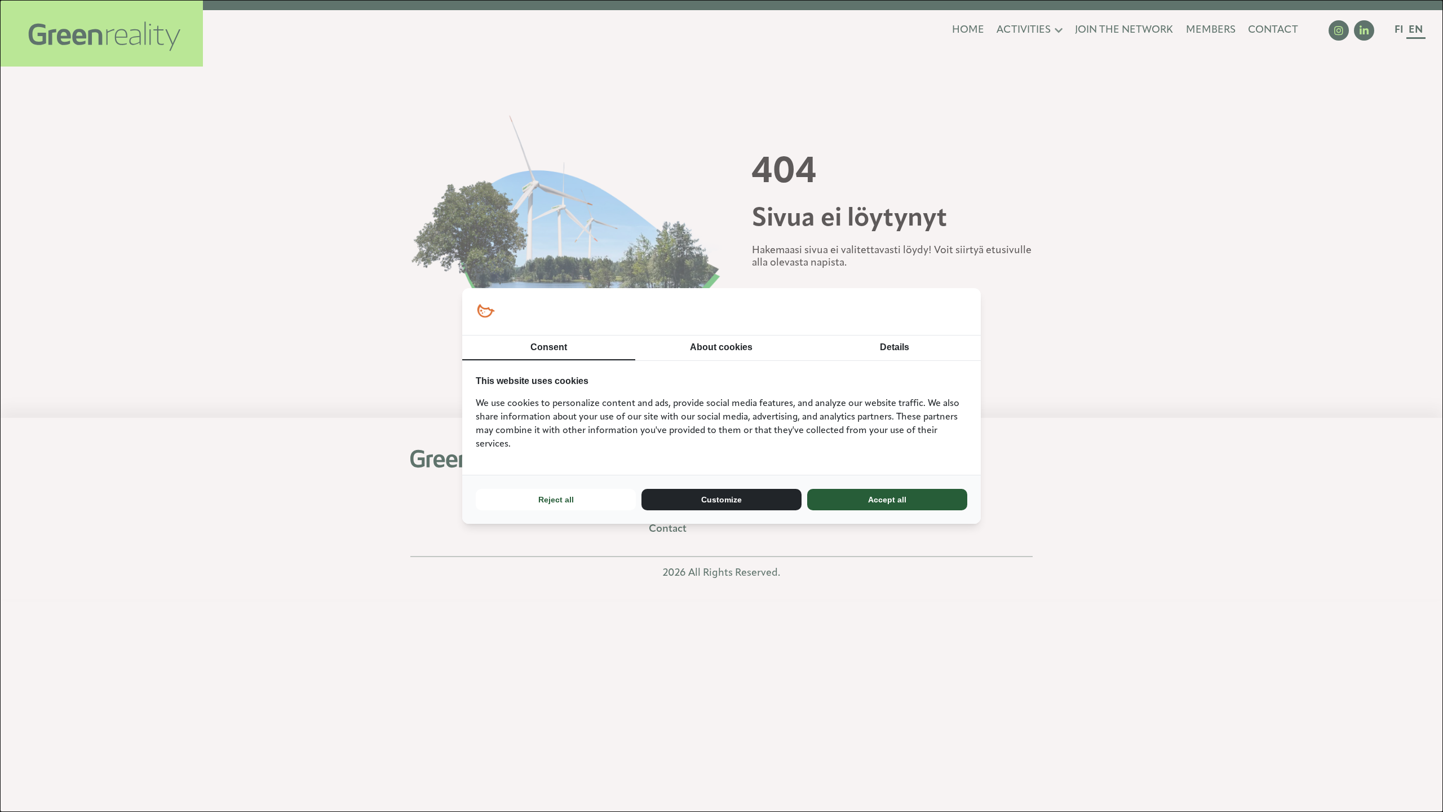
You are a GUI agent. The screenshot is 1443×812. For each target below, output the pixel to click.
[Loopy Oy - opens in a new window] (485, 311)
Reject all (556, 499)
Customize (721, 499)
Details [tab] (894, 347)
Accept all (887, 499)
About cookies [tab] (721, 347)
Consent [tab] (548, 347)
